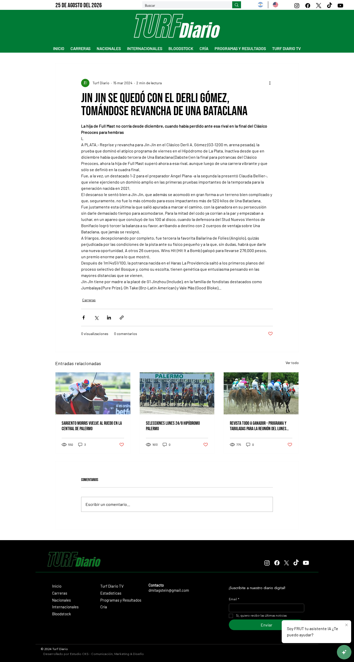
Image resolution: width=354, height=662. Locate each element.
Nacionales (61, 600)
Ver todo (292, 362)
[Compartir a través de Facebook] (83, 317)
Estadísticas (110, 593)
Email (234, 599)
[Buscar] (236, 5)
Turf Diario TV (112, 586)
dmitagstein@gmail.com (168, 590)
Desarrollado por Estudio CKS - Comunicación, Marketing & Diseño (93, 654)
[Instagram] (297, 5)
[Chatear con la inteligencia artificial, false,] (344, 652)
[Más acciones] (270, 83)
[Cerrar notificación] (346, 625)
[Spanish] (260, 4)
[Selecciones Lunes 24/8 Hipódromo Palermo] (177, 393)
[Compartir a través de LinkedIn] (109, 317)
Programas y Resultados (120, 600)
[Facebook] (308, 5)
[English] (275, 4)
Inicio (56, 586)
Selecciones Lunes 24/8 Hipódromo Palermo (173, 426)
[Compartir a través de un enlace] (121, 317)
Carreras (89, 300)
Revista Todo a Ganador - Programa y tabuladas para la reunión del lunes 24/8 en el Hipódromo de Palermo (258, 426)
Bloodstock (61, 613)
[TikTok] (329, 5)
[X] (318, 5)
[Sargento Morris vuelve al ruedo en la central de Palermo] (92, 393)
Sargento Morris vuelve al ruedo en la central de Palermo (92, 426)
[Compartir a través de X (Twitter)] (96, 317)
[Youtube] (340, 5)
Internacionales (65, 606)
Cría (103, 606)
